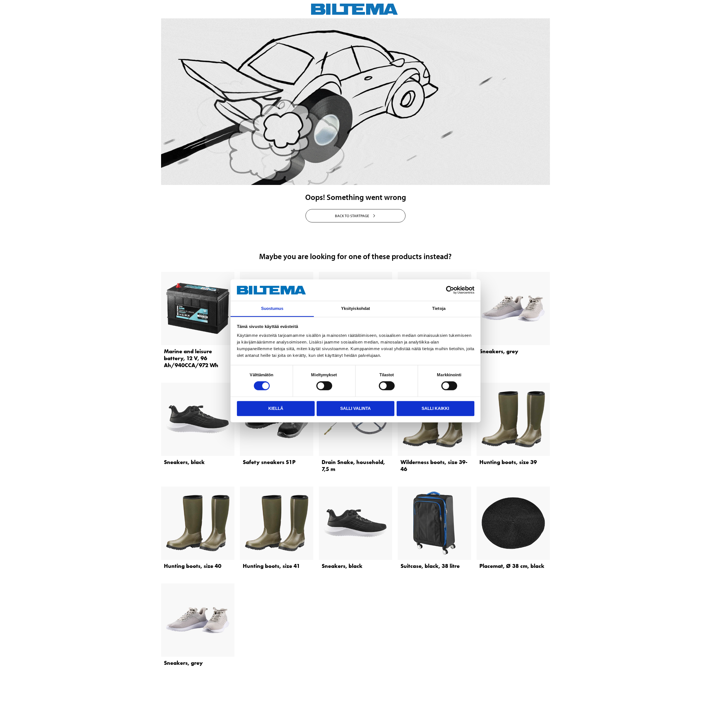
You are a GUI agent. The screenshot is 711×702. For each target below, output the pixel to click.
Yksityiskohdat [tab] (355, 308)
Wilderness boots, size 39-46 (433, 465)
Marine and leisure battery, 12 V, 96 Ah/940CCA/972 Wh (191, 358)
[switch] (324, 385)
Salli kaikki (435, 408)
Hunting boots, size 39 (508, 462)
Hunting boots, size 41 (271, 566)
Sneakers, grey (498, 351)
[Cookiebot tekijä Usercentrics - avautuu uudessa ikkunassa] (450, 290)
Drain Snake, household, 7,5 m (353, 465)
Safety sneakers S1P (269, 462)
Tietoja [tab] (438, 308)
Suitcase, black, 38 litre (430, 566)
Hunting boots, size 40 (192, 566)
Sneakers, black (184, 462)
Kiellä (275, 408)
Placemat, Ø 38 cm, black (511, 566)
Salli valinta (355, 408)
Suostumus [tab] (272, 308)
